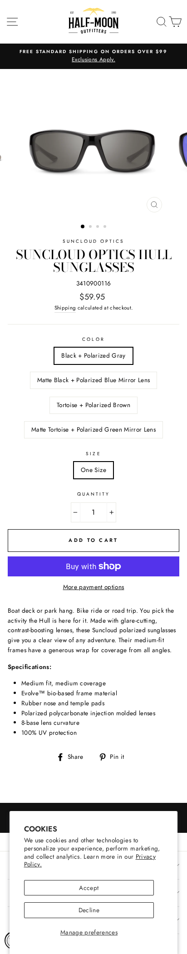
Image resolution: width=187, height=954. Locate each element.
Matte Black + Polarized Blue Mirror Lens (93, 379)
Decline (89, 910)
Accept (88, 887)
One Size (93, 469)
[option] (93, 56)
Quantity (93, 494)
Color (93, 339)
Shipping (65, 307)
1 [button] (83, 227)
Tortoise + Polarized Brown (93, 404)
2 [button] (91, 227)
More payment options (93, 586)
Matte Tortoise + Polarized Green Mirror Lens (93, 429)
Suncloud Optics (94, 241)
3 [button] (98, 227)
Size (93, 453)
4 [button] (105, 227)
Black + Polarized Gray (93, 355)
